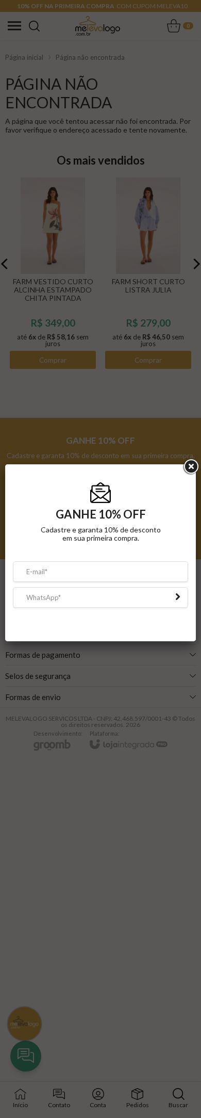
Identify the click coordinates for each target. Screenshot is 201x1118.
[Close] (190, 473)
